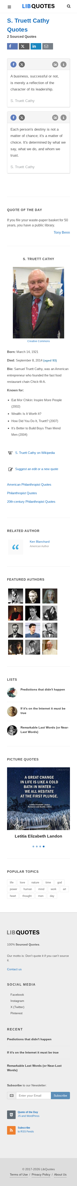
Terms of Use (19, 1174)
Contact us (14, 969)
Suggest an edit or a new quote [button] (36, 469)
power (13, 889)
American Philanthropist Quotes (29, 484)
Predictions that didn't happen (43, 689)
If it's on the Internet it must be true (33, 1052)
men (40, 896)
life (11, 882)
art (64, 889)
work (53, 889)
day (52, 896)
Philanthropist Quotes (22, 493)
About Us (60, 1174)
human (28, 889)
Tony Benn (62, 232)
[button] (68, 5)
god (59, 882)
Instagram (17, 1000)
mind (41, 889)
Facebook (17, 994)
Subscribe (60, 1095)
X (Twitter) (17, 1007)
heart (13, 896)
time (48, 882)
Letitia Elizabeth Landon (38, 836)
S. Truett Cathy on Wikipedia (35, 453)
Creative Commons (38, 341)
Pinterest (16, 1013)
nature (35, 882)
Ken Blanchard (40, 541)
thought (27, 896)
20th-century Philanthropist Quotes (31, 501)
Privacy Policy (41, 1174)
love (22, 882)
